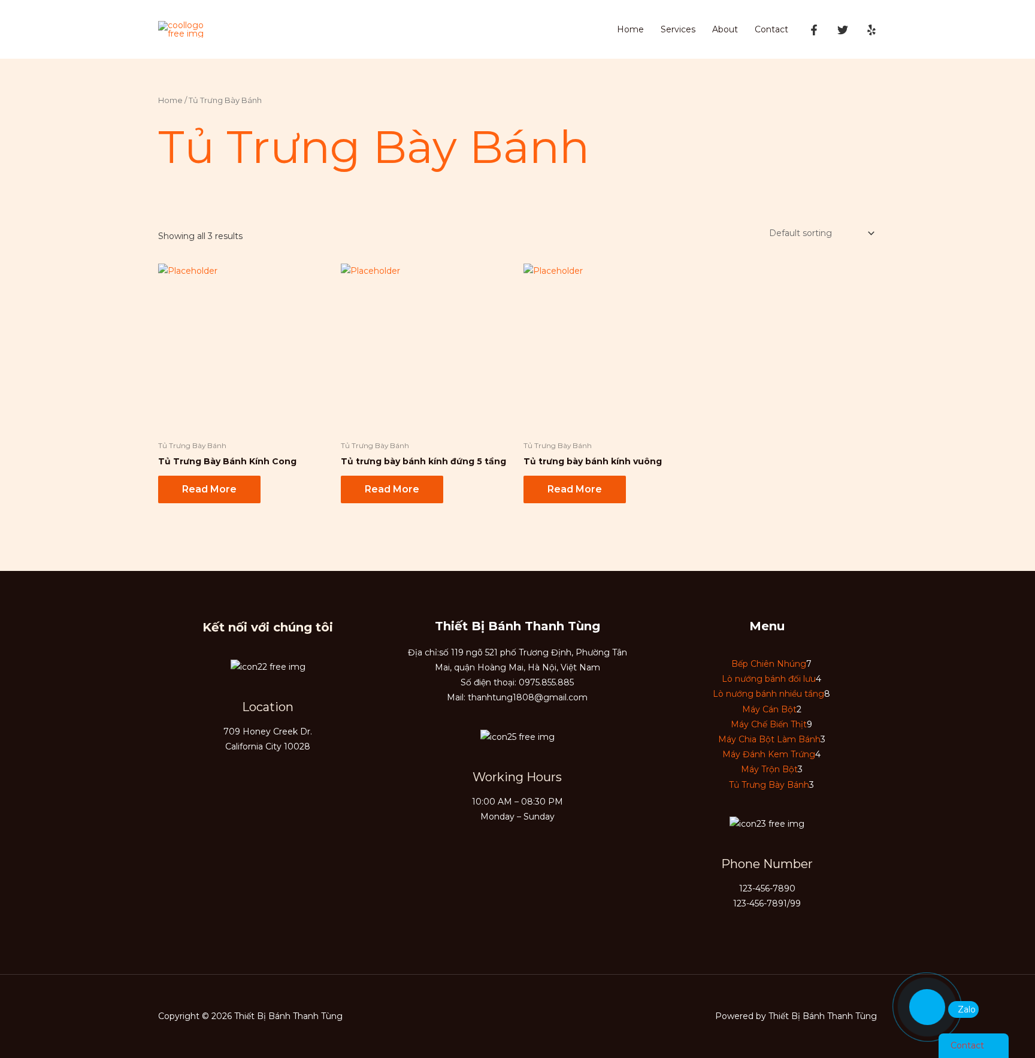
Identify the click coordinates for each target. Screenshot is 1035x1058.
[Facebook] (814, 30)
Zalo (967, 1009)
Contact (771, 29)
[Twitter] (842, 30)
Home (630, 29)
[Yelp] (871, 30)
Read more (209, 489)
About (725, 29)
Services (678, 29)
